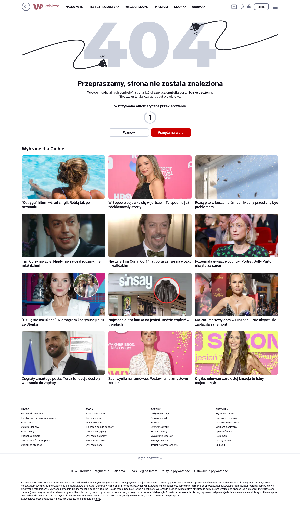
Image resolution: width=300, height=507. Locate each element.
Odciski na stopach (31, 445)
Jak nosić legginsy (96, 431)
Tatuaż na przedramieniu (164, 445)
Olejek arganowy (30, 427)
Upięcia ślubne (224, 431)
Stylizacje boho (94, 445)
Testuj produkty (102, 6)
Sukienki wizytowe (96, 440)
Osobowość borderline (228, 422)
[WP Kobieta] (49, 6)
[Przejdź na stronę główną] (26, 10)
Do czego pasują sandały (100, 427)
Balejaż (155, 422)
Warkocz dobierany (226, 427)
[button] (246, 6)
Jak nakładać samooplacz (35, 440)
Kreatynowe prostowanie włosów (39, 418)
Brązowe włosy (159, 431)
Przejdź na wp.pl (171, 132)
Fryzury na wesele (225, 413)
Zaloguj (261, 6)
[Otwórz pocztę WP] (234, 6)
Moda (178, 6)
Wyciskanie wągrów (162, 436)
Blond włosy (27, 431)
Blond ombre (28, 422)
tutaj (97, 498)
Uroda (197, 6)
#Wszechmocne (136, 6)
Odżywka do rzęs (160, 413)
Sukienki (220, 445)
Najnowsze (74, 6)
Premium (161, 6)
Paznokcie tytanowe (227, 418)
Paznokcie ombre (30, 436)
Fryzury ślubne (94, 418)
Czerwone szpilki (160, 427)
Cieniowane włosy (161, 418)
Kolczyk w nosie (159, 440)
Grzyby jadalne (224, 440)
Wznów (129, 132)
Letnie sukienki (94, 422)
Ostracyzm (222, 436)
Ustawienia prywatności (211, 471)
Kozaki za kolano (95, 413)
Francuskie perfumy (32, 413)
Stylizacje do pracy (96, 436)
